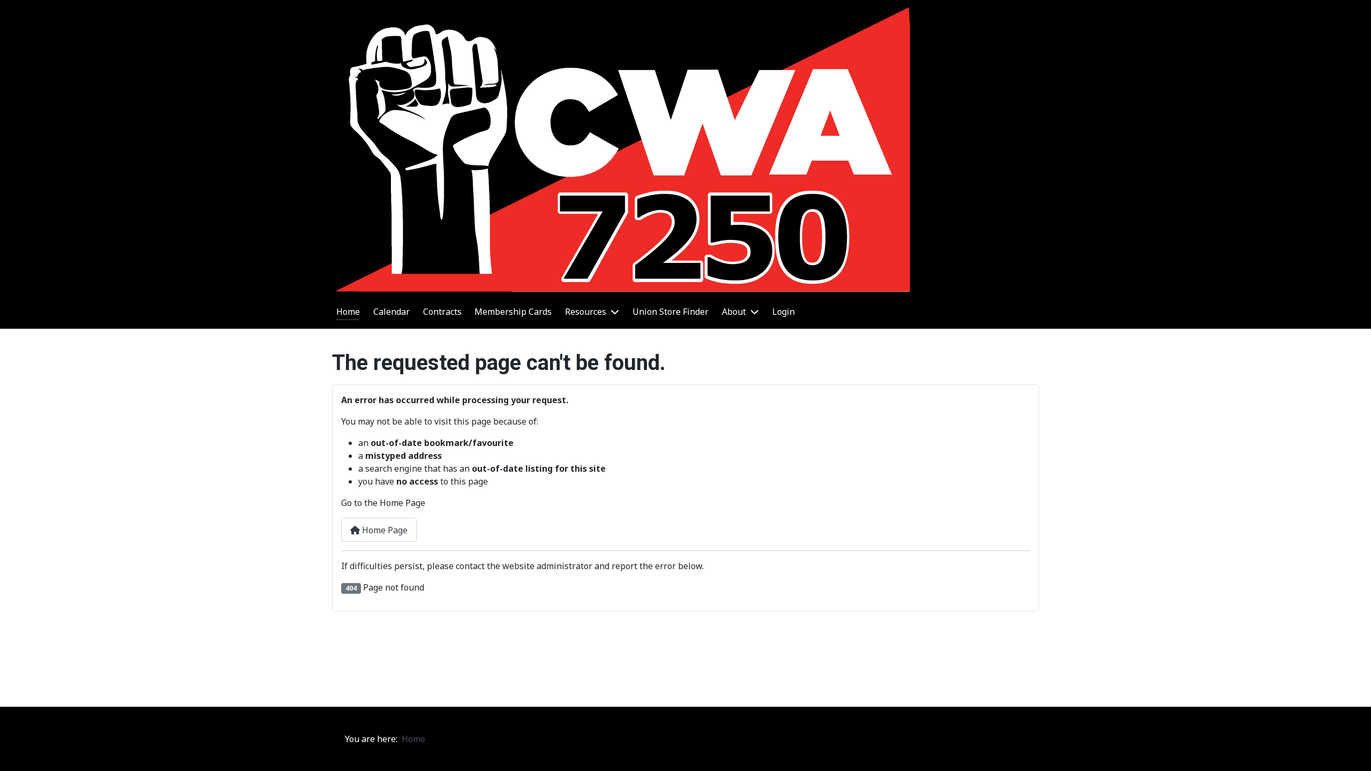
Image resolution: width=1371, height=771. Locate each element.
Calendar (391, 312)
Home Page (384, 530)
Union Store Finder (670, 312)
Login (783, 312)
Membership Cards (513, 312)
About (734, 312)
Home (348, 312)
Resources (585, 312)
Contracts (442, 312)
